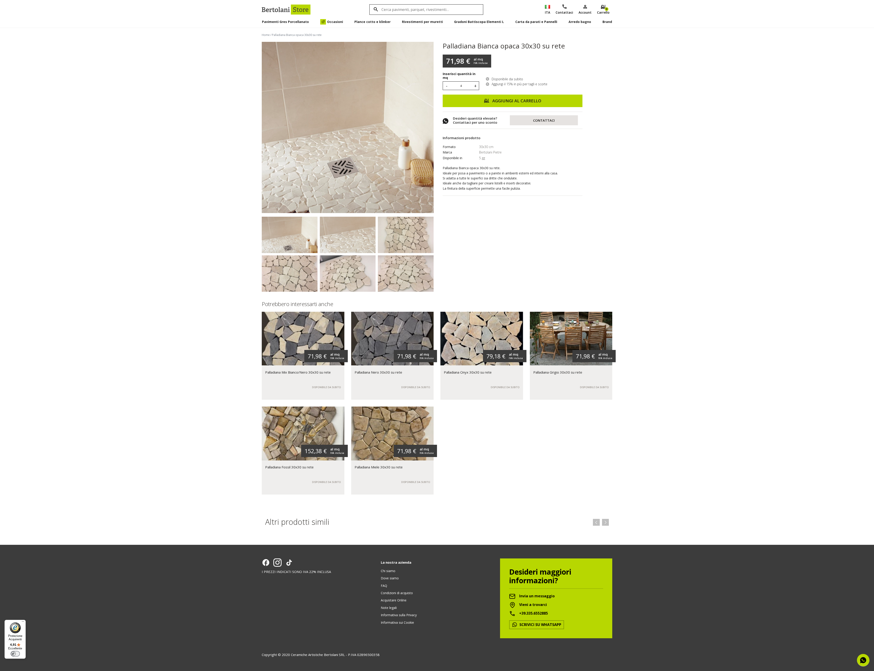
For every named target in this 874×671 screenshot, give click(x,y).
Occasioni (335, 22)
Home (266, 35)
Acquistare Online (394, 600)
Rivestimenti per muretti (422, 22)
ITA (547, 12)
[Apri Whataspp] (863, 660)
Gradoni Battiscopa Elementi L (479, 22)
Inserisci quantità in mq (459, 76)
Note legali (389, 608)
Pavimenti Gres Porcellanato (285, 22)
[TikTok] (289, 562)
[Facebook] (266, 562)
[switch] (15, 653)
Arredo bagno (580, 22)
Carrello (603, 11)
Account (585, 12)
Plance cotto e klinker (372, 22)
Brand (607, 22)
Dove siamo (390, 578)
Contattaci (564, 12)
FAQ (384, 585)
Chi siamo (388, 571)
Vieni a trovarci (532, 604)
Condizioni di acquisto (397, 593)
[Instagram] (277, 562)
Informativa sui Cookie (397, 622)
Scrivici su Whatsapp (539, 624)
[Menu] (23, 622)
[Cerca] (375, 10)
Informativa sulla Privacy (399, 615)
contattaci (544, 120)
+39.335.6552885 (533, 613)
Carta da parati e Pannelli (536, 22)
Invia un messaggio (536, 595)
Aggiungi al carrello (516, 100)
